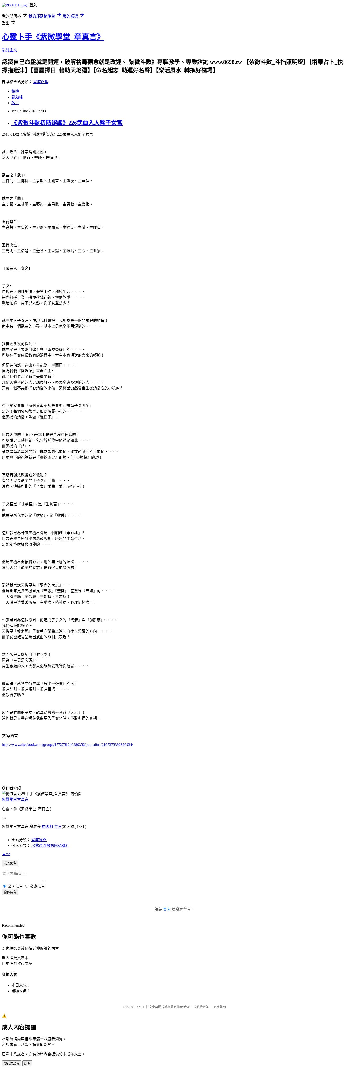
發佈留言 (10, 892)
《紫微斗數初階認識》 (50, 846)
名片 (15, 103)
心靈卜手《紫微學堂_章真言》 (53, 37)
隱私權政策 (201, 1007)
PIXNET (139, 1007)
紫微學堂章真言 (15, 799)
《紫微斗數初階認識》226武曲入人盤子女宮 (67, 123)
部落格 (17, 97)
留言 (58, 827)
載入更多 (10, 863)
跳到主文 (9, 50)
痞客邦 (47, 827)
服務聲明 (219, 1007)
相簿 (15, 91)
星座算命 (39, 840)
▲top (6, 854)
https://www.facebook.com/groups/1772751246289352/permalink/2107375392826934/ (67, 745)
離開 (27, 1063)
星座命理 (40, 82)
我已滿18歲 (11, 1063)
